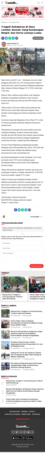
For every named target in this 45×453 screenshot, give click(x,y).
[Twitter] (6, 38)
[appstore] (16, 438)
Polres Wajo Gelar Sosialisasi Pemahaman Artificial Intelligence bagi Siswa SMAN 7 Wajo (26, 323)
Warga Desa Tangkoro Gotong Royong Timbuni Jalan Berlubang (12, 297)
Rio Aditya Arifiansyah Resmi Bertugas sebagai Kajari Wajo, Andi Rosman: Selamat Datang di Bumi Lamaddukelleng (26, 366)
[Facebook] (2, 38)
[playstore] (27, 438)
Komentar (39, 38)
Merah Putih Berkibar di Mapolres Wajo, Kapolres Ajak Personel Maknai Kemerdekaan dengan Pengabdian (27, 333)
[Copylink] (16, 38)
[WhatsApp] (9, 38)
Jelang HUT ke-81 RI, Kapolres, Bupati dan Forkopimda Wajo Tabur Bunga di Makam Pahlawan (26, 355)
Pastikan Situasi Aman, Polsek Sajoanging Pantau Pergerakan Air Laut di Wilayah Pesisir (27, 344)
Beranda (4, 22)
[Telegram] (13, 38)
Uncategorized (14, 22)
